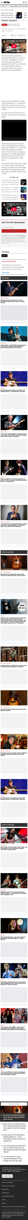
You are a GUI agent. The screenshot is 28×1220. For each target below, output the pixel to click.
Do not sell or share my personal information (13, 1206)
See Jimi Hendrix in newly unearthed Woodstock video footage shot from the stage (12, 1159)
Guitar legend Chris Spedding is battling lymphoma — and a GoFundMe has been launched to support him (14, 1138)
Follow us (15, 35)
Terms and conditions (7, 1182)
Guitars (4, 256)
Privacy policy (5, 1189)
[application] (14, 129)
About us (4, 1203)
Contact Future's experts (8, 1186)
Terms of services (20, 235)
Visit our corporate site (14, 1171)
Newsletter (23, 35)
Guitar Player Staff (14, 24)
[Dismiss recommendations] (26, 10)
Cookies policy (5, 1192)
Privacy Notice (22, 237)
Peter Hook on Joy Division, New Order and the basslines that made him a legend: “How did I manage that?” (14, 1127)
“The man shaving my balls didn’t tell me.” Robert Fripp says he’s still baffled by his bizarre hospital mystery (14, 1149)
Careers (4, 1199)
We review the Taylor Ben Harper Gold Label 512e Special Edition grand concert (14, 1117)
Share (5, 35)
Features (4, 25)
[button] (2, 2)
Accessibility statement (8, 1196)
